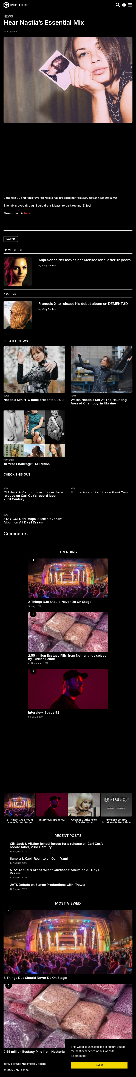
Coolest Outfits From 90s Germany (84, 821)
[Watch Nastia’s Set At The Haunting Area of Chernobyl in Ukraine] (101, 369)
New (6, 488)
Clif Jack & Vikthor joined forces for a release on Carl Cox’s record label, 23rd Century (33, 495)
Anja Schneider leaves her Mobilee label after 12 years (84, 260)
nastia (10, 239)
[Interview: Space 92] (68, 689)
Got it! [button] (99, 1065)
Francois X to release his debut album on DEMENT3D (83, 304)
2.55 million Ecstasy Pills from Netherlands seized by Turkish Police (67, 657)
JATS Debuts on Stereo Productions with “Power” (48, 885)
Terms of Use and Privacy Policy (25, 1063)
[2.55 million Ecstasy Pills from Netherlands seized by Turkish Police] (68, 632)
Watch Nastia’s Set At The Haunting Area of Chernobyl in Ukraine (99, 401)
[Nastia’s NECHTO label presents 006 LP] (34, 369)
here (27, 213)
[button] (118, 4)
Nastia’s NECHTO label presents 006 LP (34, 400)
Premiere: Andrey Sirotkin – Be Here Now (116, 821)
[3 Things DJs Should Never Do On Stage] (68, 578)
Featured (9, 460)
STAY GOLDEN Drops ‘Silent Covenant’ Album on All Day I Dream (33, 520)
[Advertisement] (68, 161)
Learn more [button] (78, 1055)
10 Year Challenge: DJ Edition (27, 464)
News (8, 16)
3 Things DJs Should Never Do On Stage (59, 602)
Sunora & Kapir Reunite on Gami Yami (100, 492)
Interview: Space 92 (43, 712)
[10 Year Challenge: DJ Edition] (34, 433)
